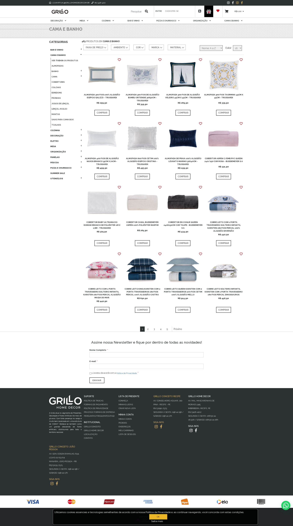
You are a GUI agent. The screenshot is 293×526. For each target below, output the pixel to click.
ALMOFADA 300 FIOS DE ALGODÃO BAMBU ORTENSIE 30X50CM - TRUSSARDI (142, 98)
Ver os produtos (65, 60)
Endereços (124, 426)
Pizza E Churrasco (166, 21)
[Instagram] (228, 2)
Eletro (54, 141)
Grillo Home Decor (94, 430)
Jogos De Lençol (60, 103)
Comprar (102, 112)
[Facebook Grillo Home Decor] (196, 430)
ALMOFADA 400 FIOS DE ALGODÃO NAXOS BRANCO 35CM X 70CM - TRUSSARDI (102, 161)
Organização (200, 21)
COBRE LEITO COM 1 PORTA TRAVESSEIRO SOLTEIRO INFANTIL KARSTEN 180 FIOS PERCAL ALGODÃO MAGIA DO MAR (102, 293)
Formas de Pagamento (96, 404)
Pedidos (123, 423)
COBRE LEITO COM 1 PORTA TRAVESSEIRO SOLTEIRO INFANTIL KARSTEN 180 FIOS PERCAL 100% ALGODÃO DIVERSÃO (223, 226)
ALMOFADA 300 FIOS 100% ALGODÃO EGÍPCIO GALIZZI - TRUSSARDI (102, 96)
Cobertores (58, 82)
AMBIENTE (119, 47)
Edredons (57, 93)
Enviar (96, 380)
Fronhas (56, 98)
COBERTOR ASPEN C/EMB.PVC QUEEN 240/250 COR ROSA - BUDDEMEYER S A (223, 159)
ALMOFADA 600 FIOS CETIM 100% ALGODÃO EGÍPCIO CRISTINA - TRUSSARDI (142, 161)
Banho (55, 71)
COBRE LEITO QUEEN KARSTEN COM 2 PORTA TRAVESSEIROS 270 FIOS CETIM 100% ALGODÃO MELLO (183, 292)
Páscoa (54, 162)
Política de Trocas (93, 401)
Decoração (57, 21)
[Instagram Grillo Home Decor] (191, 430)
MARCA (155, 47)
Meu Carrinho (126, 430)
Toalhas (56, 125)
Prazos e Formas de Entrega (99, 412)
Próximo (178, 329)
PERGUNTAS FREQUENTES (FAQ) (99, 416)
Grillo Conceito (92, 426)
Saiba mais (157, 521)
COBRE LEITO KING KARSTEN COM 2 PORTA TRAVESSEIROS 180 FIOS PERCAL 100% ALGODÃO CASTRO (142, 292)
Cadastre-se (172, 11)
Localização (90, 434)
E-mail (92, 361)
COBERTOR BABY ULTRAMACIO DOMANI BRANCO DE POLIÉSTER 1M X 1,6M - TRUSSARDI (102, 225)
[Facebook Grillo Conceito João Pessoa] (57, 483)
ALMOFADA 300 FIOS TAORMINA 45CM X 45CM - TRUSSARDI (223, 96)
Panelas (55, 157)
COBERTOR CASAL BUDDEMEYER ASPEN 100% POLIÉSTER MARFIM (142, 223)
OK (158, 517)
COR (138, 47)
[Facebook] (233, 2)
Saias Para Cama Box (63, 119)
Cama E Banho (232, 21)
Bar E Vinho (134, 21)
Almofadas (57, 66)
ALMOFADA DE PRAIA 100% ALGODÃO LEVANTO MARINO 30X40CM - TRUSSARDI (183, 161)
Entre (159, 11)
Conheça (123, 401)
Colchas (56, 87)
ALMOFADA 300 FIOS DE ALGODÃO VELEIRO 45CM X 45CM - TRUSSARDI (183, 96)
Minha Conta (125, 419)
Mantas (56, 114)
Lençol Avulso (59, 109)
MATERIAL (175, 47)
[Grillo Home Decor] (60, 11)
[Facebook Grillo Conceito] (242, 2)
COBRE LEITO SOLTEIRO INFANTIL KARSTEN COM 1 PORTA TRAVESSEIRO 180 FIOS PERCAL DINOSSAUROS (223, 292)
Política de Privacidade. (126, 373)
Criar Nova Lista (127, 408)
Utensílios (56, 178)
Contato (88, 438)
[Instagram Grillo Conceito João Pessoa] (52, 483)
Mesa (82, 21)
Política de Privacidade (96, 408)
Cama (54, 77)
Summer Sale (57, 173)
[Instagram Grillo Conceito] (237, 2)
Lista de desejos (127, 434)
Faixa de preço (94, 47)
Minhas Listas (126, 404)
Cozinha (106, 21)
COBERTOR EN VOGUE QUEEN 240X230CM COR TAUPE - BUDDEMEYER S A (183, 225)
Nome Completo (97, 350)
